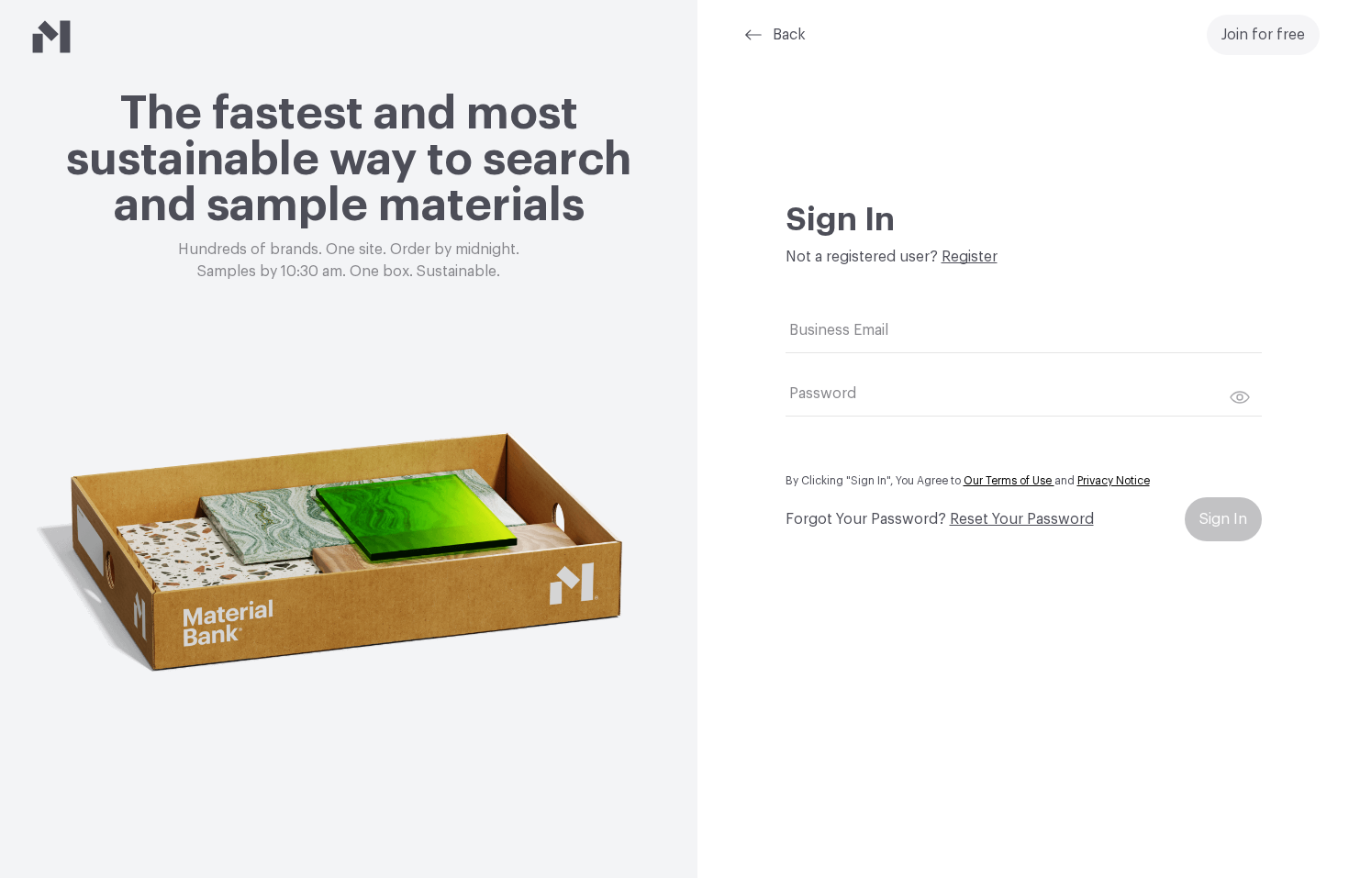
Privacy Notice (1113, 480)
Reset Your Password (1022, 519)
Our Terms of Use (1009, 480)
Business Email (838, 330)
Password (822, 393)
